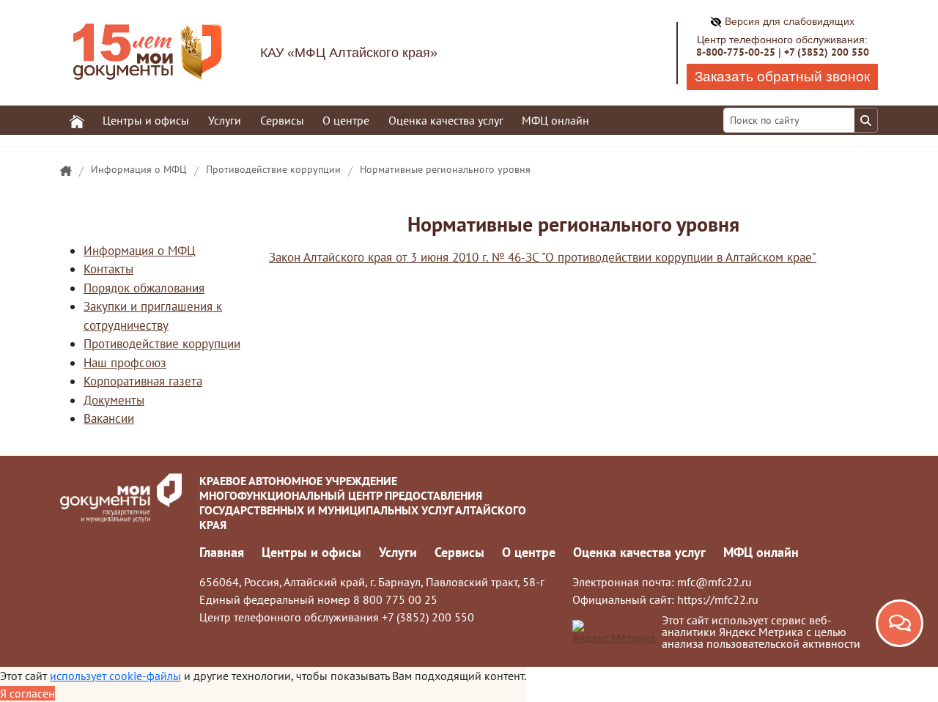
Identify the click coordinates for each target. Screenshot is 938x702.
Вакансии (109, 418)
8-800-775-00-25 (735, 52)
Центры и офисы (311, 552)
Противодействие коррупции (273, 169)
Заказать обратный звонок (782, 76)
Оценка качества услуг (445, 120)
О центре (528, 552)
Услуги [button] (224, 120)
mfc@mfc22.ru (714, 581)
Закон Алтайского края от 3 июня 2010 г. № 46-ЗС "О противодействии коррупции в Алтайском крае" (542, 257)
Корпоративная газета (143, 381)
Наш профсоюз (125, 363)
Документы (114, 400)
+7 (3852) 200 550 (826, 52)
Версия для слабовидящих (788, 21)
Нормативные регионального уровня (445, 169)
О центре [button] (345, 120)
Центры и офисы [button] (146, 120)
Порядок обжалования (144, 288)
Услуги (398, 552)
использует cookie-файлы (115, 675)
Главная (221, 552)
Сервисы (459, 552)
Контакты (108, 269)
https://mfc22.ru (717, 599)
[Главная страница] (66, 171)
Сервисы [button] (282, 120)
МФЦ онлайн (555, 120)
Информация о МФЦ (139, 169)
